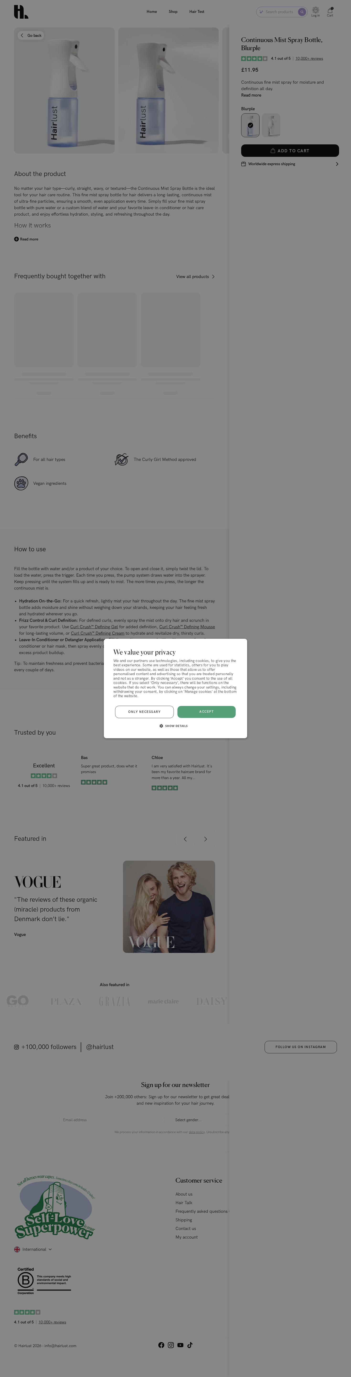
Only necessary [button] (144, 712)
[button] (175, 726)
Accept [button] (206, 712)
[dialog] (175, 688)
